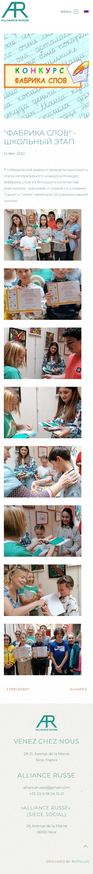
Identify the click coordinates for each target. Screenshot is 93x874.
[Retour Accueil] (15, 11)
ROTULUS (80, 861)
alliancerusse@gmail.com (46, 787)
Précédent (19, 689)
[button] (70, 11)
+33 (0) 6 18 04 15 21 (46, 793)
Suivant (77, 689)
